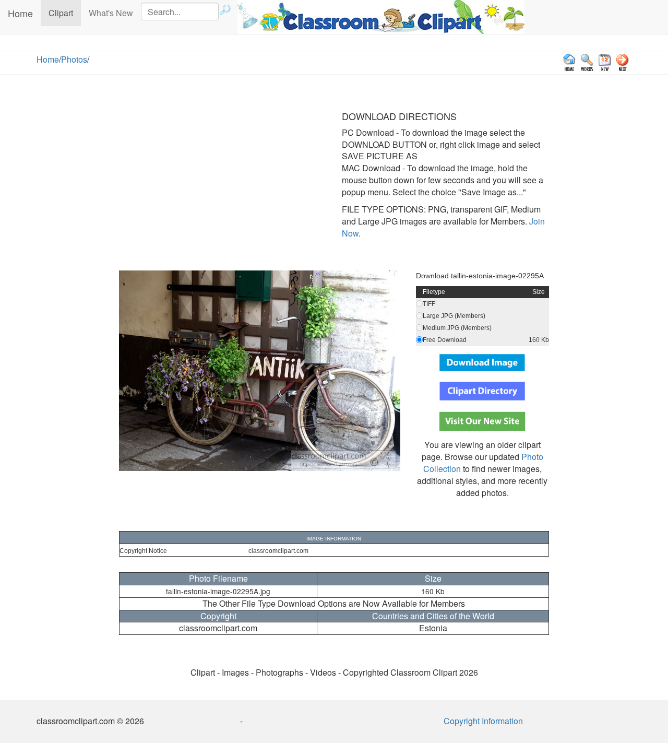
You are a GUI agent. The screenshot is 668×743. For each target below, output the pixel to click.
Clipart (65, 12)
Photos (74, 59)
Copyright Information (483, 721)
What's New (111, 13)
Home (20, 13)
